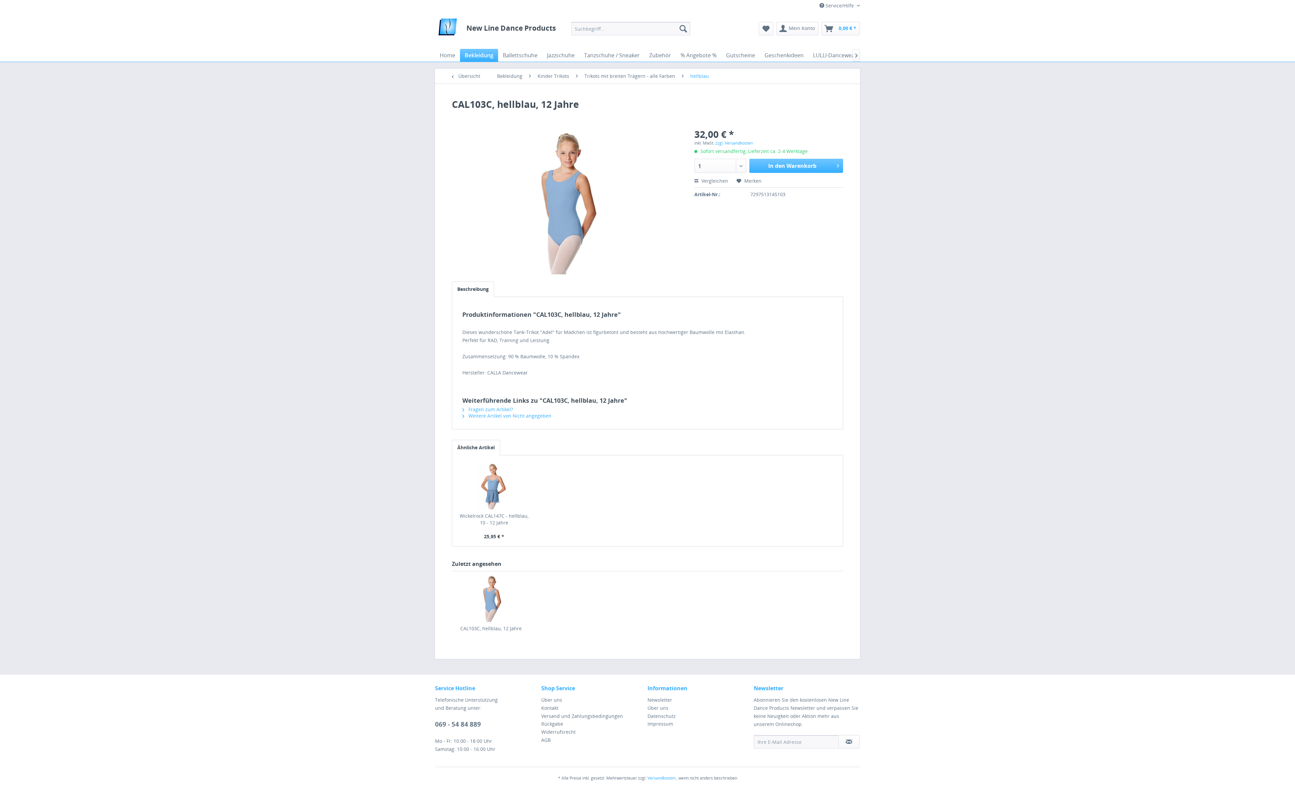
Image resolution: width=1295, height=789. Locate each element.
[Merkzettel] (766, 28)
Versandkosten (661, 778)
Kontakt (549, 708)
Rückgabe (552, 724)
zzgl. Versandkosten (734, 143)
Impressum (660, 724)
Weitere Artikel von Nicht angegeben (509, 416)
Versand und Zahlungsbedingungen (582, 716)
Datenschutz (662, 716)
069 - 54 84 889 (458, 724)
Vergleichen (714, 181)
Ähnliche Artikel (476, 447)
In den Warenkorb (792, 166)
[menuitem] (630, 28)
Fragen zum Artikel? (490, 409)
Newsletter (660, 700)
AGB (546, 740)
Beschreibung (473, 289)
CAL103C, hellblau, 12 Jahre (491, 628)
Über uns (551, 700)
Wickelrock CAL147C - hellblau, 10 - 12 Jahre (494, 519)
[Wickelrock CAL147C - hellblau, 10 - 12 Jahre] (494, 485)
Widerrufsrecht (558, 732)
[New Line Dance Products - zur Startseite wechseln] (447, 29)
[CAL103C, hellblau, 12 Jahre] (491, 598)
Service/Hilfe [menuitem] (839, 5)
